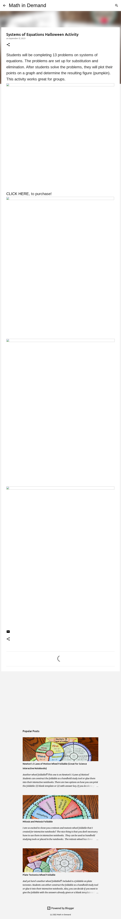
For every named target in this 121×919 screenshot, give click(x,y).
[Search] (50, 5)
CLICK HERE (17, 194)
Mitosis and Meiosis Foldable (38, 821)
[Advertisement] (60, 698)
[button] (8, 45)
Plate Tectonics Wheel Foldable (39, 875)
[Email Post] (8, 633)
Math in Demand (27, 5)
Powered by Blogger (62, 908)
